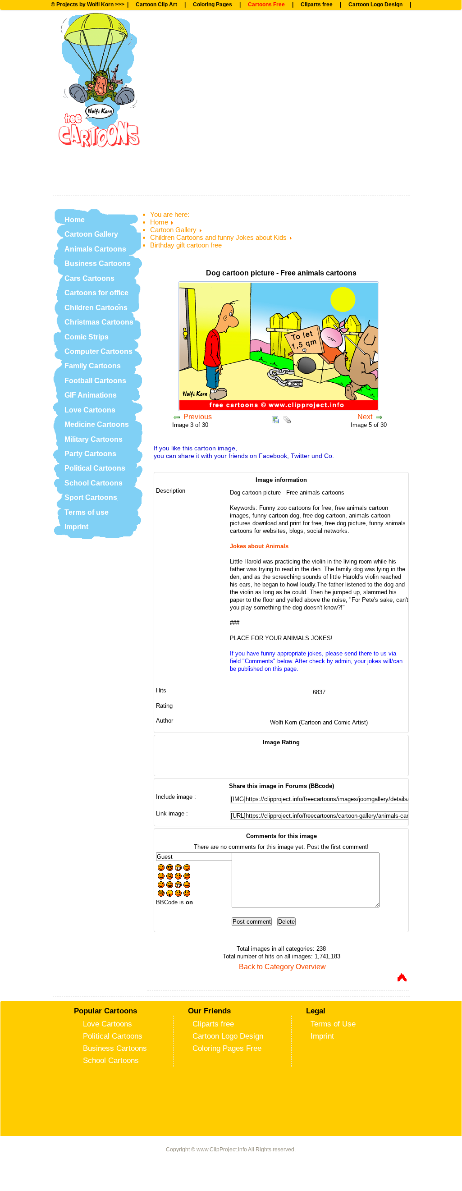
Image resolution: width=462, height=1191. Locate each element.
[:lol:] (169, 885)
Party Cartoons (90, 454)
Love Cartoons (89, 410)
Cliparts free (317, 4)
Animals (185, 63)
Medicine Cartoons (96, 424)
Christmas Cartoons (98, 322)
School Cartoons (93, 483)
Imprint (76, 527)
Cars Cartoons (89, 278)
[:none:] (161, 877)
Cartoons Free (266, 4)
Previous (197, 417)
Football (185, 34)
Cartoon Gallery (91, 234)
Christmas (191, 122)
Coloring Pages (212, 4)
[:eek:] (169, 894)
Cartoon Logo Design (375, 4)
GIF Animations (90, 395)
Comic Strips (86, 337)
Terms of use (86, 512)
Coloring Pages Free (226, 1048)
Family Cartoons (92, 366)
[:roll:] (161, 894)
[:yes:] (161, 885)
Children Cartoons (96, 307)
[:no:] (178, 894)
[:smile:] (161, 868)
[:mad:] (169, 877)
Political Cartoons (94, 468)
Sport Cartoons (90, 497)
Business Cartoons (97, 263)
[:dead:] (186, 877)
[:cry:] (186, 894)
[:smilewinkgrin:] (178, 885)
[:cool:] (169, 868)
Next (364, 417)
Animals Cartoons (95, 249)
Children (186, 93)
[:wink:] (186, 868)
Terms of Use (333, 1023)
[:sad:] (178, 877)
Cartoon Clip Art (156, 4)
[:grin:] (178, 868)
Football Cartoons (95, 381)
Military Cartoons (93, 439)
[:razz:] (186, 885)
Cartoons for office (96, 293)
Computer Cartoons (98, 351)
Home (74, 220)
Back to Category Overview (282, 967)
